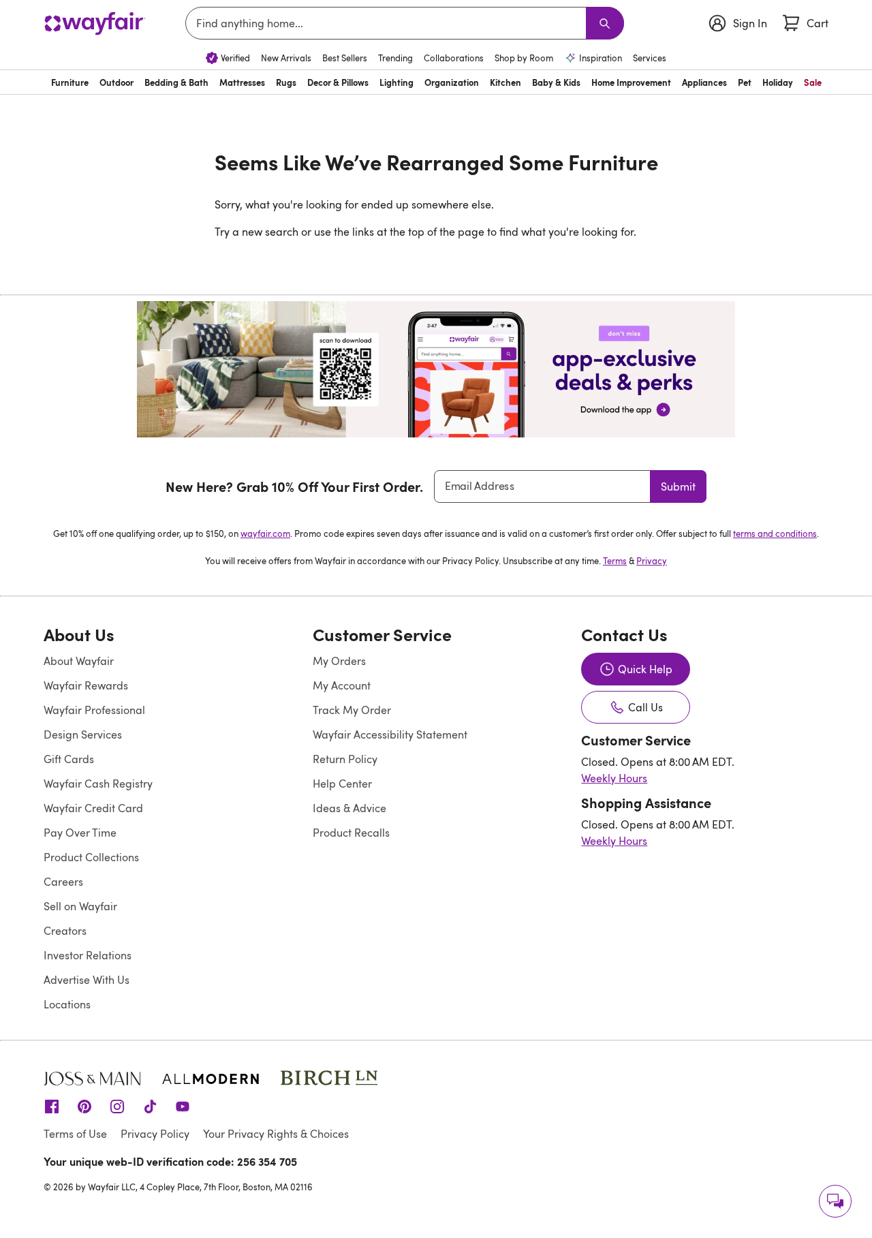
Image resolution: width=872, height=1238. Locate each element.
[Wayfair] (95, 23)
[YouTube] (182, 1105)
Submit (678, 486)
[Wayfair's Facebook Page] (52, 1105)
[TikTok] (150, 1105)
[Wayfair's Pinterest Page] (84, 1105)
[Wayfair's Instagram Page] (117, 1105)
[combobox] (388, 23)
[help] (835, 1201)
